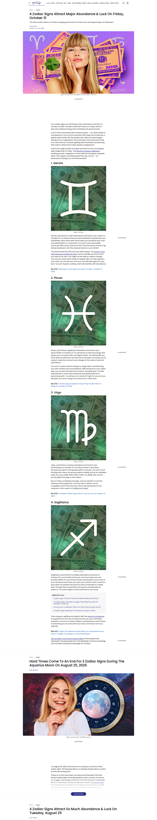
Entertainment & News (79, 3)
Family (69, 3)
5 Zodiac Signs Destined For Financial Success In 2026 (74, 611)
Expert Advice (114, 3)
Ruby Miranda (33, 670)
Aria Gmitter (33, 26)
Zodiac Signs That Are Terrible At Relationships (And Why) (76, 598)
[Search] (123, 3)
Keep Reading (78, 794)
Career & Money (104, 3)
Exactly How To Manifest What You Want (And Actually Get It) (77, 607)
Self (65, 3)
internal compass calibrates (88, 151)
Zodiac (52, 3)
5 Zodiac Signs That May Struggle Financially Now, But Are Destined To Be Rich (76, 603)
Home (31, 10)
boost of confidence (96, 616)
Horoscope (59, 3)
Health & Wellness (92, 3)
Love (48, 3)
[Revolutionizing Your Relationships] (36, 3)
